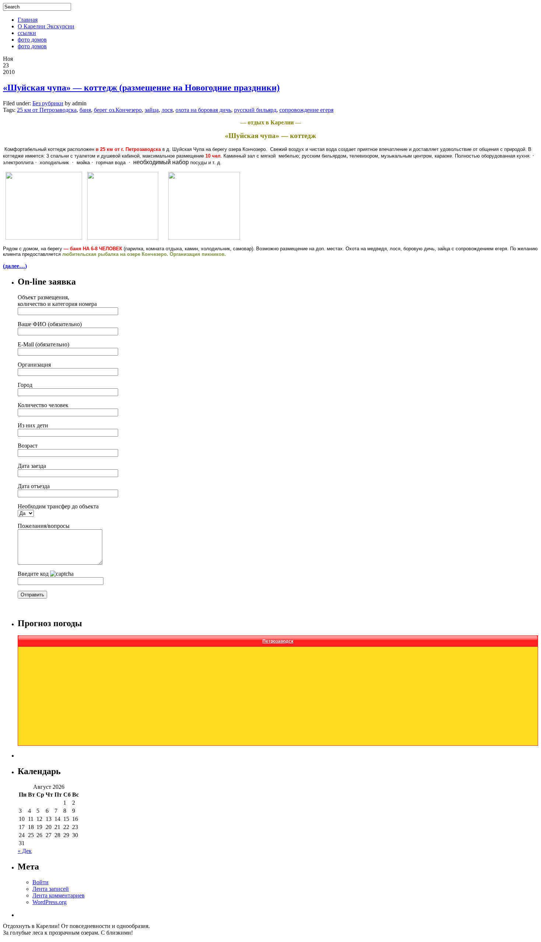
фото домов (32, 39)
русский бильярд (255, 110)
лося (167, 110)
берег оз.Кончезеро (118, 110)
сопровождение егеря (306, 110)
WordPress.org (49, 902)
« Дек (25, 851)
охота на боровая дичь (203, 110)
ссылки (27, 33)
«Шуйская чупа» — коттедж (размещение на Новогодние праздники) (141, 87)
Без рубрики (47, 103)
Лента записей (50, 889)
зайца (152, 110)
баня (85, 110)
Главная (28, 20)
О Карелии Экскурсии (46, 26)
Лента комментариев (58, 895)
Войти (40, 882)
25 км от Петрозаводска (47, 110)
